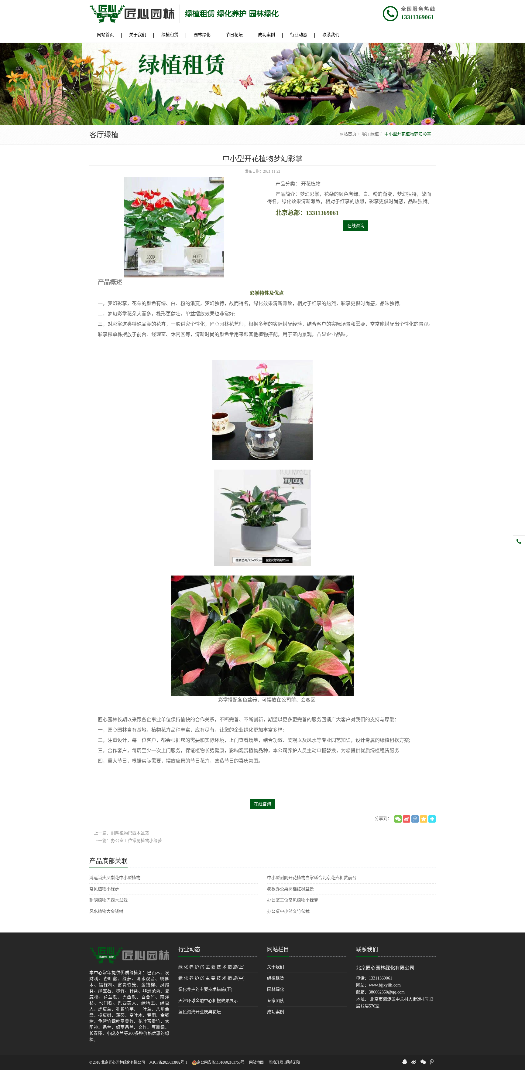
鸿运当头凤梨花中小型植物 (114, 877)
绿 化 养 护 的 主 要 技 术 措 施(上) (211, 967)
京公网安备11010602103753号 (220, 1062)
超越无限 (292, 1062)
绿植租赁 (275, 978)
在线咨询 (355, 225)
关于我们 (275, 967)
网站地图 (256, 1062)
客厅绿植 (370, 134)
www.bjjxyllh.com (385, 985)
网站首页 (347, 134)
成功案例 (275, 1012)
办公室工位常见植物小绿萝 (292, 900)
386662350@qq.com (387, 992)
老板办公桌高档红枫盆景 (290, 889)
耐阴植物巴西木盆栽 (108, 900)
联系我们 (367, 949)
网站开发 (276, 1062)
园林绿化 (275, 989)
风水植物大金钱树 (106, 911)
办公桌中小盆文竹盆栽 (288, 911)
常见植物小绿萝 (104, 889)
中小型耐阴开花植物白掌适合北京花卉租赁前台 (311, 877)
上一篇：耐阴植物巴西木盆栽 (121, 833)
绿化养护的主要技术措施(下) (205, 989)
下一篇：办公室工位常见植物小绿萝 (128, 840)
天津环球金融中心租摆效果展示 (208, 1000)
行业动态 (189, 949)
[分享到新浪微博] (406, 819)
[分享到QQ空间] (423, 819)
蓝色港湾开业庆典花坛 (199, 1012)
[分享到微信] (398, 819)
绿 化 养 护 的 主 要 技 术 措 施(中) (211, 978)
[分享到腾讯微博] (415, 819)
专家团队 (275, 1000)
